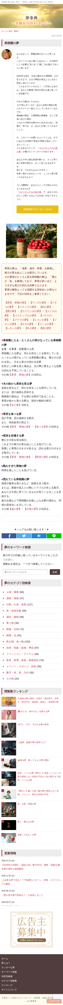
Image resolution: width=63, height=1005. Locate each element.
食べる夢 (41, 426)
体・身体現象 (13, 610)
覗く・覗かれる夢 (26, 822)
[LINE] (54, 535)
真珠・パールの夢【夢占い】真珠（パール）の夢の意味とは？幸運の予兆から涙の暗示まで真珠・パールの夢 (39, 776)
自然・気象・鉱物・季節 (20, 647)
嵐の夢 (15, 509)
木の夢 (30, 328)
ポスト (24, 535)
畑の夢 (45, 328)
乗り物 (10, 623)
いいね (9, 535)
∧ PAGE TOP (54, 1001)
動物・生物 (12, 629)
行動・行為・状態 (16, 604)
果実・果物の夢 (15, 302)
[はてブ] (39, 535)
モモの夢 (27, 324)
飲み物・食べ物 (15, 641)
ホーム (4, 31)
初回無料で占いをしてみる (37, 209)
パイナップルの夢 (24, 315)
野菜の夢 (41, 457)
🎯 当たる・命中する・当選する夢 (33, 711)
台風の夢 (31, 509)
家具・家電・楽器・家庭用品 (22, 660)
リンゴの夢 (45, 324)
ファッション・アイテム (20, 654)
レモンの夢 (13, 328)
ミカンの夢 (40, 319)
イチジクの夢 (26, 307)
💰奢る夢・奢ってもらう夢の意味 (33, 760)
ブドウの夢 (21, 319)
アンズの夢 (38, 302)
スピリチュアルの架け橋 (30, 192)
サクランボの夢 (30, 311)
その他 (10, 678)
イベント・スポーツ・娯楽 (21, 666)
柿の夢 (45, 307)
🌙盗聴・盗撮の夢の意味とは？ (32, 742)
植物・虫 (11, 635)
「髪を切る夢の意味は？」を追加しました (22, 895)
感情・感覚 (12, 598)
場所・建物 (13, 31)
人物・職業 (12, 592)
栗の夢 (11, 311)
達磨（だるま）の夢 (27, 835)
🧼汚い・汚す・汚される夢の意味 (33, 724)
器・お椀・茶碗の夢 (27, 804)
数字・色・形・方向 (17, 672)
